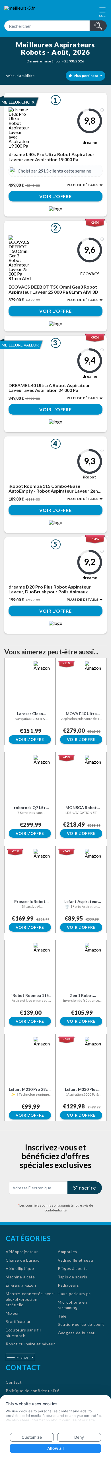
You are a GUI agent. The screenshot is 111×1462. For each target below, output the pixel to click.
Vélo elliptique (20, 1268)
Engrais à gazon (21, 1285)
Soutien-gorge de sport (81, 1324)
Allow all (55, 1448)
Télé (62, 1316)
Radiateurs (68, 1285)
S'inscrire (84, 1187)
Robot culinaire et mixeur (30, 1343)
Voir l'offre (55, 196)
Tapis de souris (72, 1276)
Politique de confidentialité (32, 1390)
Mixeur (12, 1313)
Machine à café (20, 1276)
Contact (14, 1382)
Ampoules (67, 1251)
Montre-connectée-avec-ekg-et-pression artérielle (30, 1299)
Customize (32, 1437)
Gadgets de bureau (77, 1332)
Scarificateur (18, 1321)
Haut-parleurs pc (74, 1293)
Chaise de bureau (23, 1260)
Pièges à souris (73, 1268)
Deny (79, 1437)
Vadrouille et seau (75, 1260)
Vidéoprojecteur (22, 1251)
